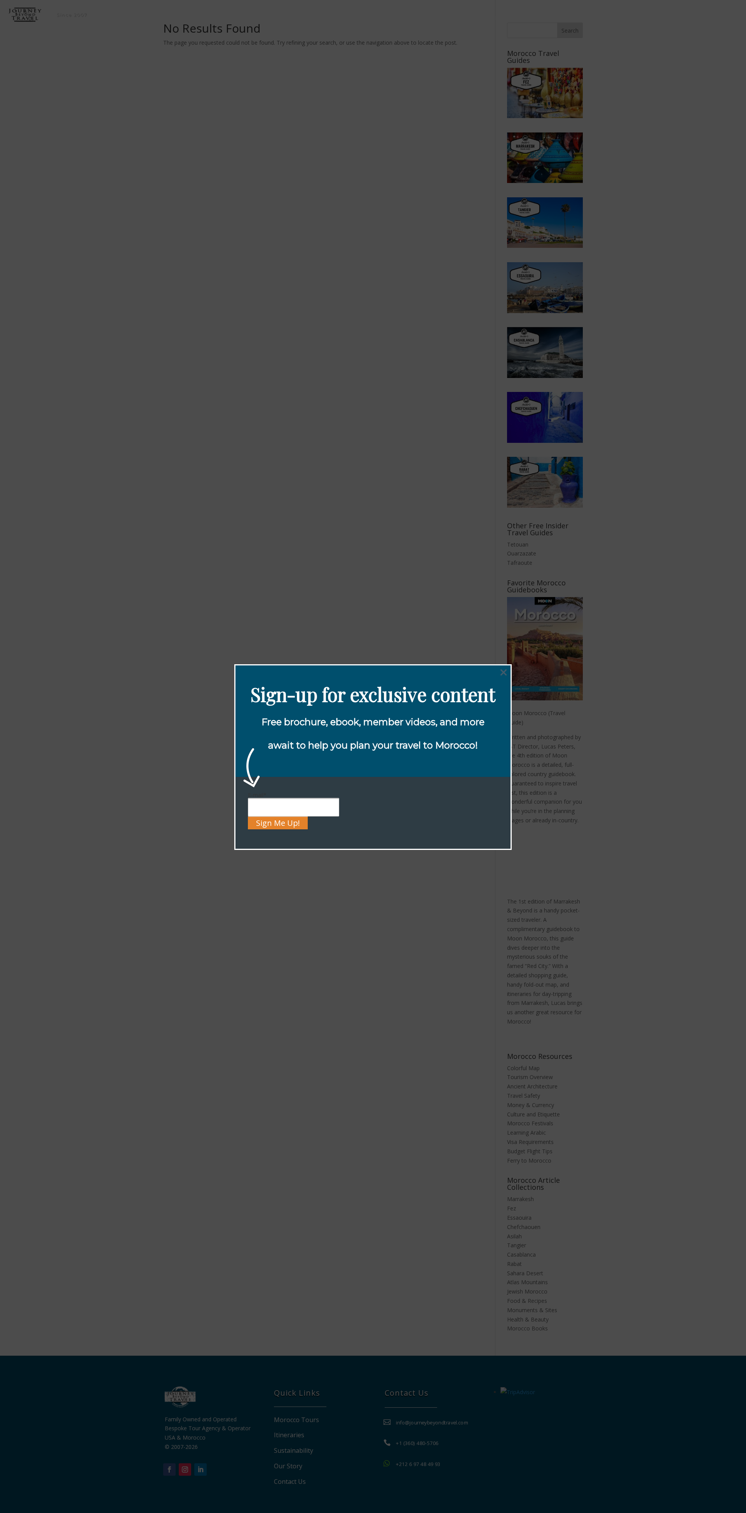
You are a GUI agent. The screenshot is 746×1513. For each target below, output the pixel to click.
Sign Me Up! (278, 823)
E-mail (257, 795)
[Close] (503, 672)
